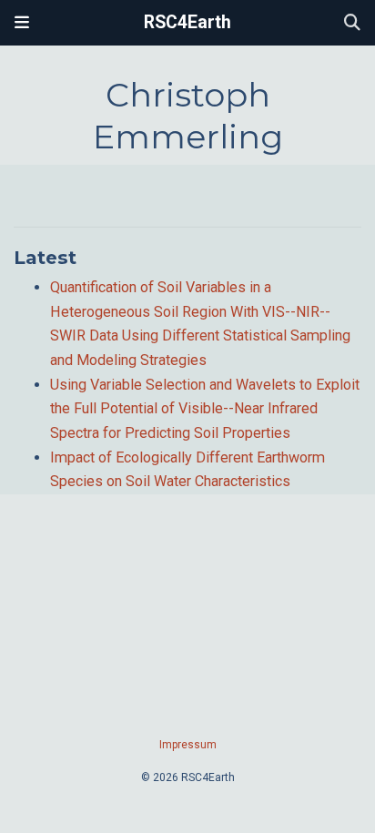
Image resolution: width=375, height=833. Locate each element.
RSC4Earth (187, 22)
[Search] (352, 23)
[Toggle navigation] (22, 23)
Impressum (188, 744)
